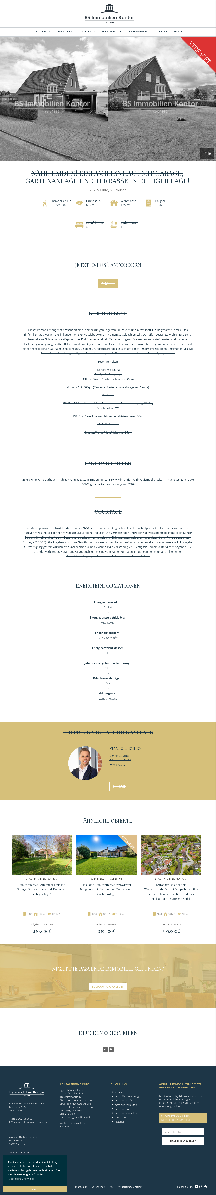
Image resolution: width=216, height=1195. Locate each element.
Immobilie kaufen (123, 1100)
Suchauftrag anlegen (108, 986)
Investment (109, 31)
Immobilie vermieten (125, 1113)
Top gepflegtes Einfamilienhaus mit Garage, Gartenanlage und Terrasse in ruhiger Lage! (42, 889)
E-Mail (108, 283)
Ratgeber (119, 1121)
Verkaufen (64, 31)
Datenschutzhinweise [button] (21, 1178)
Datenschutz (98, 1186)
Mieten (86, 31)
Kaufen (41, 31)
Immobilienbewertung (126, 1096)
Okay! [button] (35, 1189)
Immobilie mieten (123, 1109)
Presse (162, 31)
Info (175, 31)
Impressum (81, 1186)
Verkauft (200, 52)
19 (209, 153)
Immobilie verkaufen (125, 1104)
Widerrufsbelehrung (130, 1186)
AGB (112, 1186)
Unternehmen (137, 31)
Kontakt (118, 1092)
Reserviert (128, 842)
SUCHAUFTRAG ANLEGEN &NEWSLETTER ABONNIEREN (177, 1118)
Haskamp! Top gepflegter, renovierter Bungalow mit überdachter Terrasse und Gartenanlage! (106, 889)
